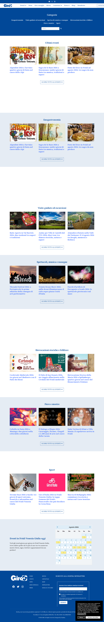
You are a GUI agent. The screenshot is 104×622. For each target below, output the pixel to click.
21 (80, 551)
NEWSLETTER (46, 585)
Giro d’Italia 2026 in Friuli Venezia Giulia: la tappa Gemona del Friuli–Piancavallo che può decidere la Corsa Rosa (52, 499)
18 (64, 551)
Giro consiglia (39, 5)
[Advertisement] (52, 101)
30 (90, 556)
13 (75, 546)
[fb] (13, 585)
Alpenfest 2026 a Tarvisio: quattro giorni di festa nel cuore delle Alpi (21, 70)
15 (85, 546)
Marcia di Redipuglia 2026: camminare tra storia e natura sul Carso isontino (79, 497)
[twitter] (18, 585)
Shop (73, 5)
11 (64, 546)
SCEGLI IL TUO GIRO (47, 588)
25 (64, 556)
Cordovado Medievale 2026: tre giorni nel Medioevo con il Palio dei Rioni (23, 377)
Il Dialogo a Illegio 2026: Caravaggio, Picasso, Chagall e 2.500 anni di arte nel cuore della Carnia (51, 432)
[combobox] (50, 28)
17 (59, 551)
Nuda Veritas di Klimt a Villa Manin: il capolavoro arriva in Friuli (81, 431)
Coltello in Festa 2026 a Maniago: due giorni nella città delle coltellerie (21, 431)
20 (75, 551)
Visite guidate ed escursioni (35, 20)
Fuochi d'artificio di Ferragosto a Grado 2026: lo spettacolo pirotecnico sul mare (80, 290)
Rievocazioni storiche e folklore (81, 20)
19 (70, 551)
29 (85, 556)
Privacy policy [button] (95, 612)
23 (90, 551)
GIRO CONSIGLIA (33, 585)
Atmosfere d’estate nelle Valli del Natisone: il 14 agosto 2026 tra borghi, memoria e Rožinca (81, 236)
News (30, 5)
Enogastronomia (17, 20)
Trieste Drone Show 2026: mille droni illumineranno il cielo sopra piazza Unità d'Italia (51, 290)
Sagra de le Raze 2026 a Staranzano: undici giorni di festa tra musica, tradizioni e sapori (51, 71)
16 (90, 546)
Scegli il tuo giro (26, 10)
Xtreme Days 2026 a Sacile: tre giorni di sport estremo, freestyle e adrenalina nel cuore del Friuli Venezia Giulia (23, 499)
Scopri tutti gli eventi (51, 82)
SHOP (43, 582)
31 (59, 562)
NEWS (31, 582)
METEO (44, 576)
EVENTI (31, 579)
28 (80, 556)
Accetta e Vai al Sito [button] (93, 617)
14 (80, 546)
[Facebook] (49, 2)
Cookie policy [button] (86, 612)
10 (59, 546)
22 (85, 551)
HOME (31, 576)
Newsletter (81, 5)
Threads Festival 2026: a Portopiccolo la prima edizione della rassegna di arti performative (21, 290)
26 (70, 556)
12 (70, 546)
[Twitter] (52, 2)
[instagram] (22, 585)
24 (59, 556)
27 (75, 556)
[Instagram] (54, 2)
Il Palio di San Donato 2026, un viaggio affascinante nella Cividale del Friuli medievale (51, 377)
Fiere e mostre (49, 23)
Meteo (48, 5)
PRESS (31, 588)
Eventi (22, 5)
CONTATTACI (45, 579)
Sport (58, 23)
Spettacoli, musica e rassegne (57, 20)
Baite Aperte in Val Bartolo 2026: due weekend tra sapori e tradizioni (23, 235)
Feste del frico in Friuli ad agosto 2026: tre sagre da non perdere (80, 70)
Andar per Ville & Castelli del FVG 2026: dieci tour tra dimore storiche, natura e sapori (52, 236)
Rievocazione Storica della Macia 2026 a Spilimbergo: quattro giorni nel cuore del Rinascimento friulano (80, 378)
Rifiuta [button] (81, 617)
